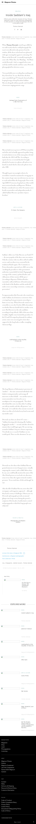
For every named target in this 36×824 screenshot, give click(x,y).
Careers (3, 772)
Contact (3, 782)
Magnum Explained (7, 765)
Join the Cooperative (7, 767)
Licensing (4, 751)
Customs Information (7, 790)
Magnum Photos (6, 761)
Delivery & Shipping (7, 786)
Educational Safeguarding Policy (11, 809)
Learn (3, 747)
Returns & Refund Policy (9, 788)
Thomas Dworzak (18, 26)
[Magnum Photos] (10, 2)
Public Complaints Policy (9, 802)
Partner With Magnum (8, 769)
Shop (3, 745)
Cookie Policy (5, 806)
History (3, 763)
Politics (18, 11)
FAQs (3, 784)
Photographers (5, 749)
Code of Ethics (5, 811)
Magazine (4, 743)
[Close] (33, 822)
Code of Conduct (6, 800)
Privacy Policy (5, 804)
